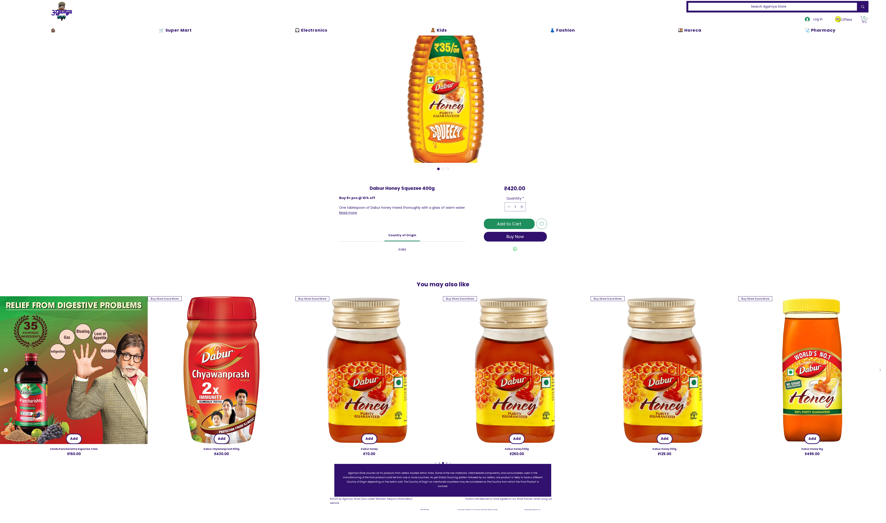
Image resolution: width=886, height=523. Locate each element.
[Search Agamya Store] (862, 7)
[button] (864, 19)
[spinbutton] (515, 207)
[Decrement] (508, 207)
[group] (443, 376)
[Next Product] (880, 370)
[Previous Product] (6, 370)
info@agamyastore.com (532, 510)
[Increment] (522, 207)
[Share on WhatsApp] (515, 249)
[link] (402, 235)
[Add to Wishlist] (541, 224)
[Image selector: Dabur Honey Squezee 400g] (438, 168)
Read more (348, 212)
